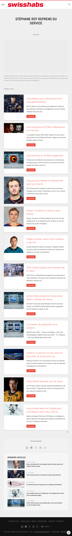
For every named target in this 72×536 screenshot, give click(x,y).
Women (34, 521)
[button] (3, 4)
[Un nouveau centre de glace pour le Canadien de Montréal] (16, 484)
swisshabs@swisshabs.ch (42, 532)
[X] (36, 448)
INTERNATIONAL (42, 521)
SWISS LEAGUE (25, 521)
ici (38, 81)
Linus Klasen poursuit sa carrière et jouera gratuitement (43, 475)
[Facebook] (31, 448)
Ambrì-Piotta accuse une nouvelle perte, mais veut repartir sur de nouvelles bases (44, 504)
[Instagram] (40, 448)
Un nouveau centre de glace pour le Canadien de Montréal (44, 485)
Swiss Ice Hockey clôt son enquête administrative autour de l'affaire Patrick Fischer (44, 465)
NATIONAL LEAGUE (13, 521)
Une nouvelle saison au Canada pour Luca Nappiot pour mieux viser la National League (45, 494)
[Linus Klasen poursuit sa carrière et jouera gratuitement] (16, 474)
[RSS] (45, 448)
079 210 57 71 (64, 532)
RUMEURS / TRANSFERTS (56, 521)
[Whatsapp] (27, 448)
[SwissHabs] (25, 4)
